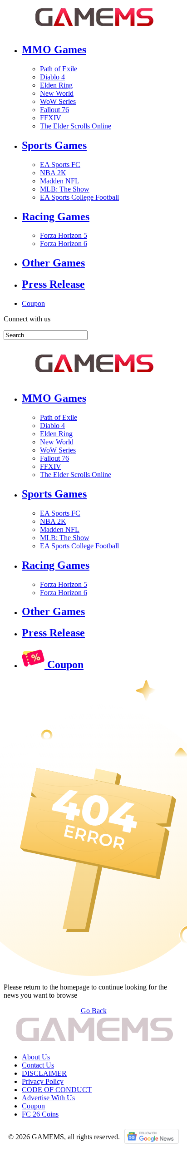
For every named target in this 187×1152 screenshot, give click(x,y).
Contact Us (38, 1065)
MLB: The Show (64, 189)
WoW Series (58, 101)
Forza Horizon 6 (63, 243)
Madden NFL (59, 181)
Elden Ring (56, 85)
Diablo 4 (52, 77)
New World (57, 93)
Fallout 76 (54, 109)
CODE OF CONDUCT (57, 1089)
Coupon (33, 303)
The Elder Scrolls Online (75, 126)
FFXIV (50, 118)
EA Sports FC (60, 164)
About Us (36, 1057)
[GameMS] (94, 30)
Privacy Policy (43, 1081)
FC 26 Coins (40, 1114)
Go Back (94, 1010)
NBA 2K (53, 173)
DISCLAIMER (44, 1073)
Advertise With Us (48, 1098)
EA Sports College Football (79, 197)
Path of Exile (58, 69)
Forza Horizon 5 (63, 235)
